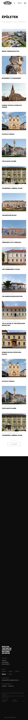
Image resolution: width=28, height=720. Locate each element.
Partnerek (5, 662)
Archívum (6, 653)
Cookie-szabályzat (15, 700)
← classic (24, 700)
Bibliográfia (6, 664)
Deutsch (17, 671)
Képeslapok (6, 650)
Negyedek (6, 651)
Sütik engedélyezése (10, 717)
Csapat (4, 660)
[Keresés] (14, 3)
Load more (14, 444)
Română (4, 671)
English (10, 671)
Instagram (4, 686)
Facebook (11, 686)
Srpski (10, 674)
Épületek (5, 646)
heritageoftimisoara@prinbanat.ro (10, 680)
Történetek (7, 648)
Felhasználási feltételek (5, 700)
